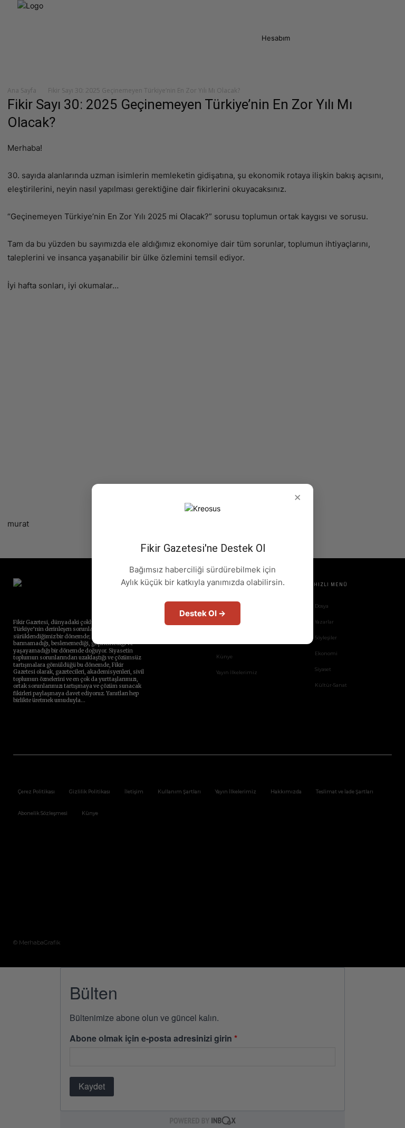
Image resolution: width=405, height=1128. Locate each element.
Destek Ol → (202, 613)
